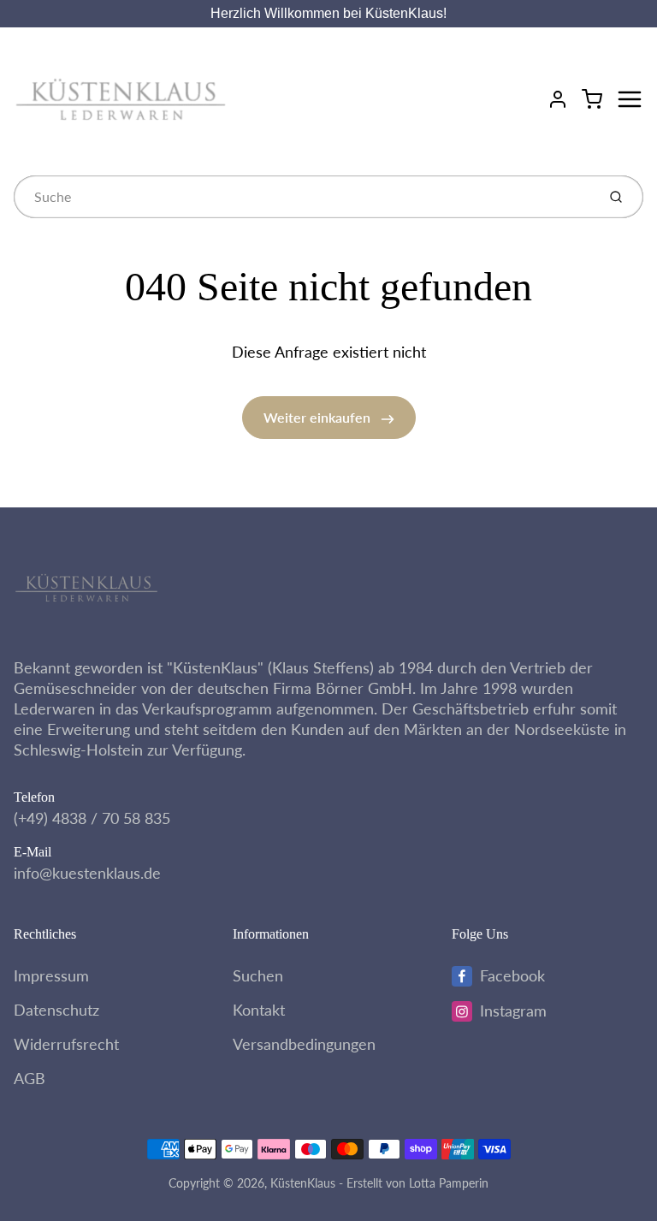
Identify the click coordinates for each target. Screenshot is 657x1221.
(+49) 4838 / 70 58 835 (92, 818)
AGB (29, 1078)
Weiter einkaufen (318, 417)
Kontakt (259, 1009)
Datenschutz (56, 1009)
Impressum (51, 975)
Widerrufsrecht (66, 1043)
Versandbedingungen (304, 1043)
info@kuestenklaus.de (87, 872)
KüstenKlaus (302, 1183)
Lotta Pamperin (448, 1183)
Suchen (258, 975)
